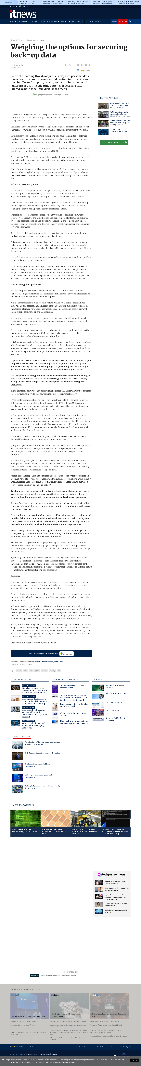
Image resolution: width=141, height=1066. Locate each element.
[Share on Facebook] (74, 65)
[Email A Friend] (86, 65)
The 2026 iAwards (114, 703)
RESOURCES (76, 21)
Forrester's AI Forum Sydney (115, 686)
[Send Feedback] (82, 65)
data (25, 671)
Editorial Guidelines (85, 1047)
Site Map (125, 1047)
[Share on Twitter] (70, 65)
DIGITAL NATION (50, 21)
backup (19, 671)
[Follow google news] (83, 70)
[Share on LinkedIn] (78, 65)
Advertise (107, 1047)
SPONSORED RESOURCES (66, 679)
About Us (75, 1047)
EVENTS (97, 21)
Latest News (8, 2)
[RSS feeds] (27, 6)
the (59, 671)
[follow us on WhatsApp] (24, 6)
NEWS (12, 21)
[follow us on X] (13, 6)
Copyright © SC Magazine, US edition (21, 664)
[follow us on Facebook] (16, 6)
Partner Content (22, 679)
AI (41, 21)
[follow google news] (20, 6)
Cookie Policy (54, 1062)
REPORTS (64, 21)
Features (21, 40)
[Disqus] (49, 867)
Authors (94, 1047)
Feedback (100, 1047)
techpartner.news (32, 1054)
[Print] (89, 65)
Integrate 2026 (112, 710)
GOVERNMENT (24, 21)
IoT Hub (54, 1054)
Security (42, 40)
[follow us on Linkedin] (10, 6)
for (31, 671)
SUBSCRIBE (123, 21)
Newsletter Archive (116, 1047)
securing (44, 671)
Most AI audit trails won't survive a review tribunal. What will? (59, 975)
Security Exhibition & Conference (115, 719)
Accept (134, 1060)
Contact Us (68, 1047)
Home (13, 40)
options (36, 671)
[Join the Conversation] (66, 65)
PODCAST (89, 21)
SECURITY (35, 21)
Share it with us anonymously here (50, 662)
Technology (31, 40)
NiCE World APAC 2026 (116, 693)
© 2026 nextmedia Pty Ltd (26, 1047)
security (52, 671)
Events (98, 679)
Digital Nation (45, 1054)
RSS (130, 1047)
